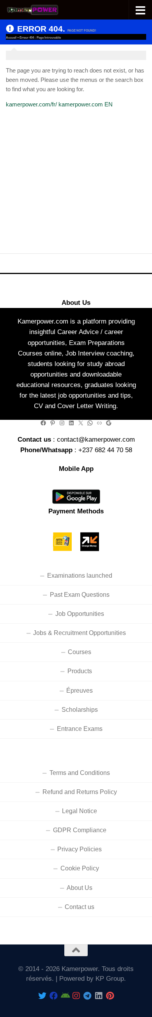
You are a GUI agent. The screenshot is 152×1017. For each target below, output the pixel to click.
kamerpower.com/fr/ (31, 104)
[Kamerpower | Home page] (42, 10)
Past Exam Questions (80, 594)
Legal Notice (79, 811)
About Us (79, 887)
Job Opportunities (79, 613)
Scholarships (80, 709)
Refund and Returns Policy (79, 792)
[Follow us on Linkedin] (99, 996)
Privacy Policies (79, 849)
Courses (79, 652)
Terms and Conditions (79, 772)
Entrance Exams (80, 728)
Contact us (79, 907)
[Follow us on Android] (65, 996)
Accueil (11, 37)
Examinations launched (79, 575)
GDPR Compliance (79, 830)
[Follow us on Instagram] (76, 996)
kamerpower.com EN (85, 104)
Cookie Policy (79, 868)
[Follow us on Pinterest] (110, 996)
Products (79, 671)
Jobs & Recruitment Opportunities (79, 633)
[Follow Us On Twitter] (42, 996)
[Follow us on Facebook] (53, 996)
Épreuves (79, 690)
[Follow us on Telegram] (87, 996)
